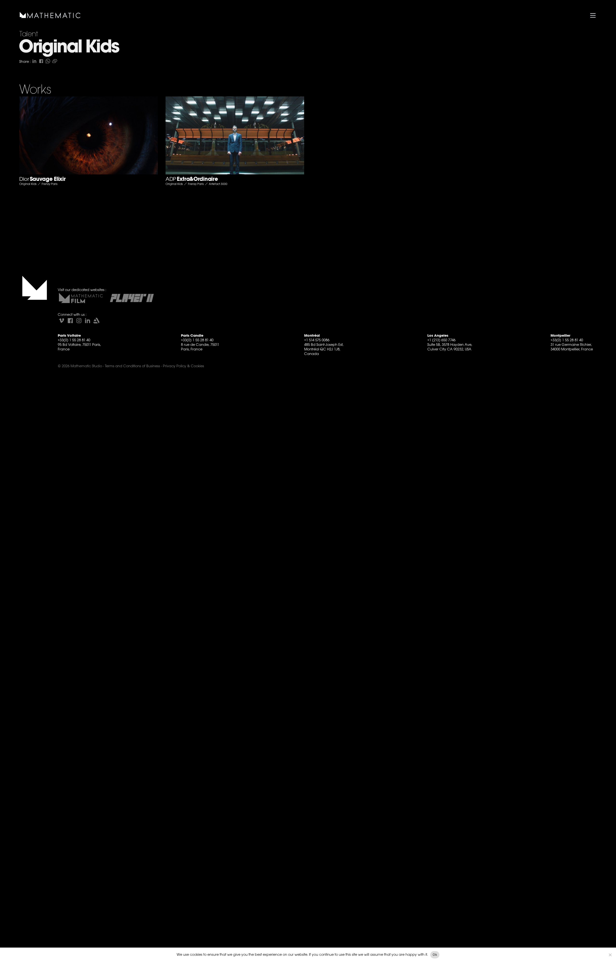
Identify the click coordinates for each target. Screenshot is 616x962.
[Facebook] (70, 320)
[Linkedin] (87, 320)
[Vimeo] (61, 320)
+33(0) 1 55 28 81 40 (74, 340)
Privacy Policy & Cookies (183, 366)
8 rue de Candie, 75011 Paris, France (200, 346)
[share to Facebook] (41, 61)
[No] (610, 954)
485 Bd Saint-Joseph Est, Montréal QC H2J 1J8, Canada (323, 349)
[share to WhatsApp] (48, 61)
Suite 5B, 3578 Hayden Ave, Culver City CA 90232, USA (449, 346)
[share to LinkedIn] (34, 61)
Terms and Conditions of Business (132, 366)
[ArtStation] (96, 320)
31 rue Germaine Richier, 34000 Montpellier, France (572, 346)
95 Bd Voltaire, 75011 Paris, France (79, 346)
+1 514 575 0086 (316, 340)
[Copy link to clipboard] (55, 61)
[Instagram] (79, 320)
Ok (435, 954)
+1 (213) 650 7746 (441, 340)
